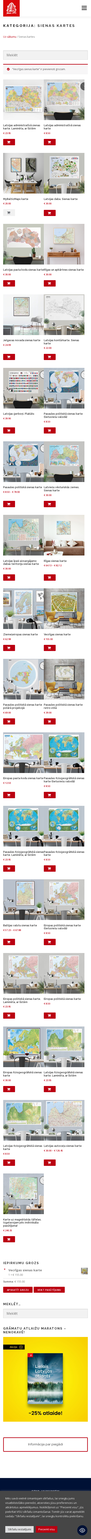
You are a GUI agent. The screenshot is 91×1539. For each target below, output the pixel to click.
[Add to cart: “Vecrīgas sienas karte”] (50, 648)
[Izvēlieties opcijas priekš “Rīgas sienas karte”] (50, 577)
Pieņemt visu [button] (46, 1529)
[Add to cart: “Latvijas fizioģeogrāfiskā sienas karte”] (9, 1162)
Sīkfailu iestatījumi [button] (19, 1529)
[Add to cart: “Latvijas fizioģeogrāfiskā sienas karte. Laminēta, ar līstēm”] (50, 1089)
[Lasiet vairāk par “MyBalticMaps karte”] (9, 212)
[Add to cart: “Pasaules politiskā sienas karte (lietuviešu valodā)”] (50, 430)
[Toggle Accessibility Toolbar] (82, 1530)
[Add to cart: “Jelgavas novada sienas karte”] (9, 357)
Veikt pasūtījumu (49, 1289)
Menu (83, 8)
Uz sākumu (9, 37)
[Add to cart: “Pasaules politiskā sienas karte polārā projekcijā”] (9, 721)
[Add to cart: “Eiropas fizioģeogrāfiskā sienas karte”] (9, 1089)
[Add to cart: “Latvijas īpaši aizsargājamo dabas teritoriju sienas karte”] (9, 577)
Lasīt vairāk (12, 1520)
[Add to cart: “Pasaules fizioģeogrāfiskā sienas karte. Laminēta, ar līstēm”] (9, 868)
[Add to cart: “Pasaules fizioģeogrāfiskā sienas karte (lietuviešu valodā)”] (50, 795)
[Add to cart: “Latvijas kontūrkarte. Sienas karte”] (50, 357)
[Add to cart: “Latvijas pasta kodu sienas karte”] (9, 283)
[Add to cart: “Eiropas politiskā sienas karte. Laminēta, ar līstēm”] (9, 1016)
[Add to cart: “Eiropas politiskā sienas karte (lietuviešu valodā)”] (50, 942)
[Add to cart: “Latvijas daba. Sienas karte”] (50, 213)
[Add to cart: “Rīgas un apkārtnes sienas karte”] (50, 283)
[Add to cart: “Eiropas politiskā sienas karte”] (50, 1016)
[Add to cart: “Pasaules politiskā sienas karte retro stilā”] (50, 721)
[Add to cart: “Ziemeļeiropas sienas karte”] (9, 648)
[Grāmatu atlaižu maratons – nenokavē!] (45, 1379)
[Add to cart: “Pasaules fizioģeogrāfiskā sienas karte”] (50, 868)
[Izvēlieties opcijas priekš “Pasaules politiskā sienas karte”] (9, 504)
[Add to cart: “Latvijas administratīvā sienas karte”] (50, 142)
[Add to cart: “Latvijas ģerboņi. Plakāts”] (9, 430)
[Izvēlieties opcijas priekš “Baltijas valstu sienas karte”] (9, 942)
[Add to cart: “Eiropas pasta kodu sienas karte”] (9, 795)
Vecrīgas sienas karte (25, 1270)
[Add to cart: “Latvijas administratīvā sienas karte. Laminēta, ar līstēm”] (9, 142)
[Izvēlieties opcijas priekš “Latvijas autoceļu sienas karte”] (50, 1162)
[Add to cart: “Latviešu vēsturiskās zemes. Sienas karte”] (50, 504)
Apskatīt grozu (18, 1289)
